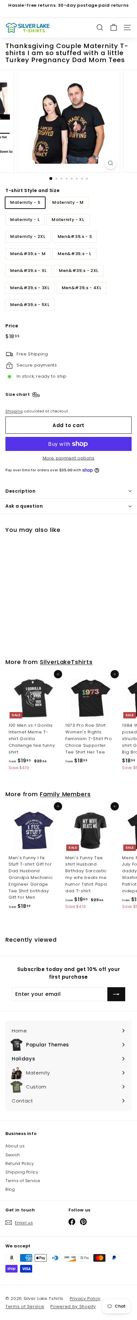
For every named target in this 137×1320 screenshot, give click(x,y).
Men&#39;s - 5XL (30, 305)
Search (12, 1155)
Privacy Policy (85, 1298)
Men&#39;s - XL (28, 271)
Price (11, 326)
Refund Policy (19, 1163)
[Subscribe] (116, 994)
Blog (10, 1189)
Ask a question (24, 506)
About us (15, 1146)
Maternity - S (25, 202)
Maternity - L (25, 220)
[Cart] (113, 27)
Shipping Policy (22, 1172)
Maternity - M (67, 202)
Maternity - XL (68, 220)
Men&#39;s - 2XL (78, 271)
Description (20, 491)
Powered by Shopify (73, 1306)
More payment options (69, 458)
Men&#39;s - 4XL (82, 288)
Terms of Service (22, 1180)
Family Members (65, 794)
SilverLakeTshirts (66, 662)
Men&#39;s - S (75, 236)
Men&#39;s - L (74, 254)
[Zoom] (110, 163)
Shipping (14, 411)
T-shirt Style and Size (32, 190)
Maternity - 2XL (28, 236)
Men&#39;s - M (28, 254)
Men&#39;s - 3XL (30, 288)
